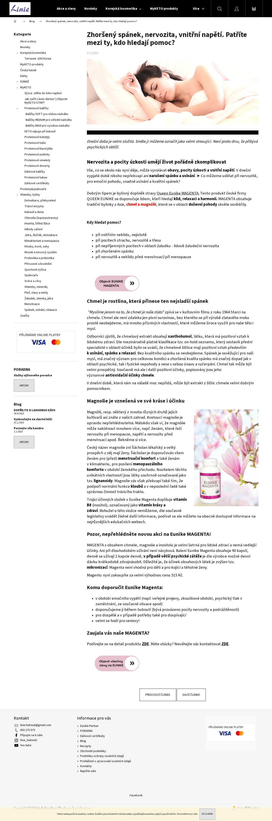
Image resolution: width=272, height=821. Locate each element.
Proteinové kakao (36, 177)
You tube (25, 745)
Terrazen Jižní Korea (38, 59)
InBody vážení (33, 229)
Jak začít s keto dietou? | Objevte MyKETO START (46, 101)
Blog (83, 741)
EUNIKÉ (24, 82)
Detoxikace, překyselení (40, 200)
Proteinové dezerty (37, 166)
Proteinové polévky (37, 154)
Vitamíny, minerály (36, 287)
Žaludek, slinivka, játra (39, 298)
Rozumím (207, 814)
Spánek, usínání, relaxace (41, 310)
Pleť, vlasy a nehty (36, 293)
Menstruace (32, 304)
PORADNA (86, 731)
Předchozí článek (157, 695)
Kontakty (86, 766)
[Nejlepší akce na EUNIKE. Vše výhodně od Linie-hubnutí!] (119, 663)
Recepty (85, 746)
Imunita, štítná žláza (37, 223)
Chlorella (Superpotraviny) (41, 218)
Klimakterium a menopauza (42, 241)
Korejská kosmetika (33, 53)
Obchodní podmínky (93, 751)
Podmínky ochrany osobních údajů (102, 756)
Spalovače (31, 275)
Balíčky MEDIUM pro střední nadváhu (49, 120)
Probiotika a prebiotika (39, 258)
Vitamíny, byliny (30, 195)
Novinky (25, 47)
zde (195, 814)
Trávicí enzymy (34, 206)
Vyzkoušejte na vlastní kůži (33, 419)
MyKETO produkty (32, 64)
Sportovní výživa (35, 270)
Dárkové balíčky (35, 172)
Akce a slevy (28, 41)
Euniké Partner (89, 726)
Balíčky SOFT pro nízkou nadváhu (47, 114)
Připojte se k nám (31, 735)
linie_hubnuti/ (28, 740)
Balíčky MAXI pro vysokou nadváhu (47, 126)
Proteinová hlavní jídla (38, 149)
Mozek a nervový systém (41, 252)
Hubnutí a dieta (34, 212)
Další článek (191, 695)
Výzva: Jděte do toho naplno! (43, 93)
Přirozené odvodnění (38, 264)
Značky (24, 316)
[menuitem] (66, 8)
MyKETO (25, 87)
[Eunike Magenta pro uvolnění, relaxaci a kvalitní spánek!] (119, 283)
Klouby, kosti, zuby (37, 246)
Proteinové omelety (37, 160)
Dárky (24, 76)
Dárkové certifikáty (37, 183)
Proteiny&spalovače (33, 189)
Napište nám (88, 771)
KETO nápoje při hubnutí (40, 131)
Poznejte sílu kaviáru (28, 428)
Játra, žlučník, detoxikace (41, 235)
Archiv (24, 385)
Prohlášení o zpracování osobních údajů (105, 761)
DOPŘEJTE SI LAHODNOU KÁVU (34, 410)
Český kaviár (28, 70)
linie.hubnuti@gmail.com (35, 725)
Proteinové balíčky (37, 108)
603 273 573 (27, 730)
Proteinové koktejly (37, 137)
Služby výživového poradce (33, 375)
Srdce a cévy (33, 281)
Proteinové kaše (35, 143)
